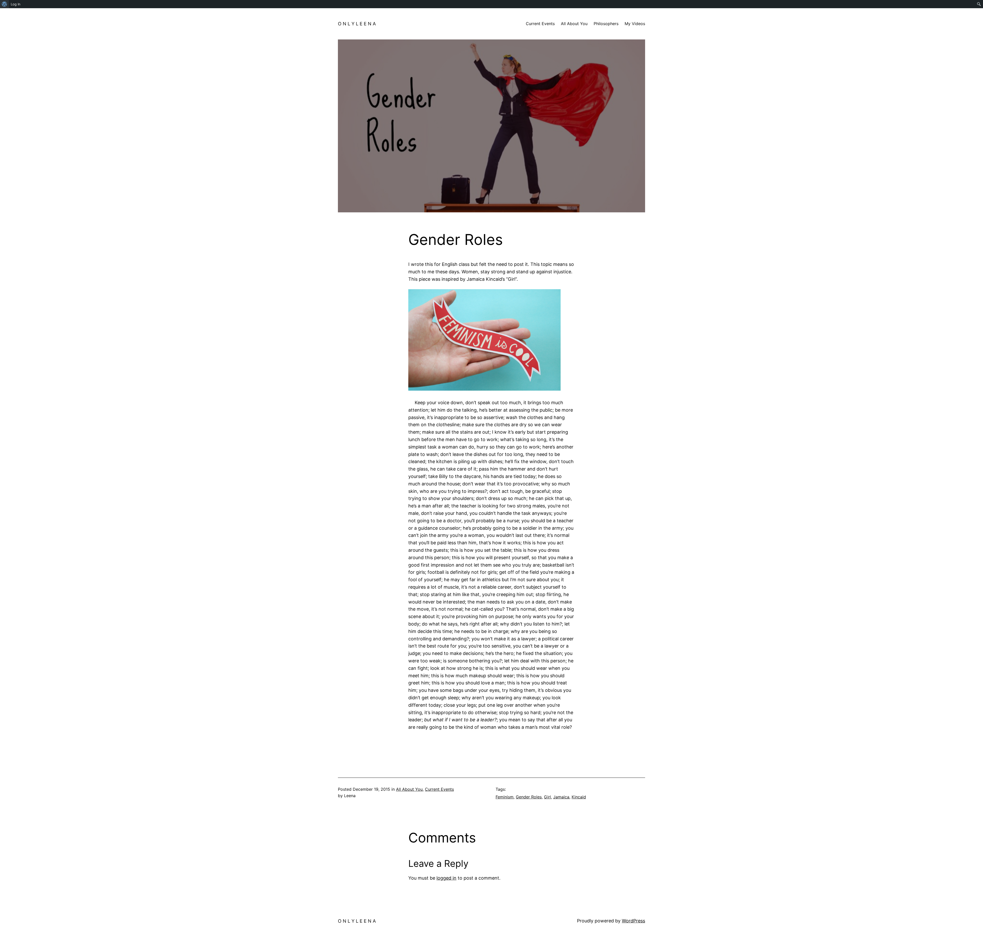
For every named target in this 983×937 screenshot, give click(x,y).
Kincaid (579, 796)
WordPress (633, 920)
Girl (547, 796)
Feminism (505, 796)
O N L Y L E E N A (357, 23)
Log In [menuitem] (15, 4)
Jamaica (561, 796)
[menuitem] (4, 4)
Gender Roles (529, 796)
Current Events (439, 789)
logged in (446, 878)
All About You (409, 789)
